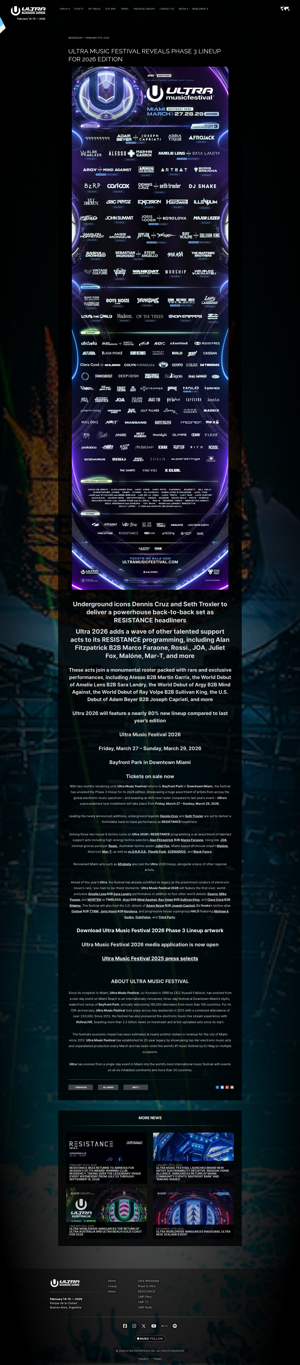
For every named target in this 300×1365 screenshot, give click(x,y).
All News (108, 1087)
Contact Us (167, 8)
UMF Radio (145, 1307)
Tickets (78, 8)
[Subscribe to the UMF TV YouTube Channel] (153, 1326)
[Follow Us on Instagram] (134, 1326)
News (112, 1291)
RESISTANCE (146, 1291)
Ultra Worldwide (148, 1280)
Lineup (64, 8)
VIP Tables (94, 8)
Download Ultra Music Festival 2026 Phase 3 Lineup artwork (150, 930)
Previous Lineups (144, 8)
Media (182, 8)
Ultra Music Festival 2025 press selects (150, 958)
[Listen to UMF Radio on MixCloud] (164, 1326)
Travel (125, 8)
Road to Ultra (147, 1286)
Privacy (144, 1359)
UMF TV (143, 1302)
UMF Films (145, 1296)
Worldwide (199, 8)
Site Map (110, 8)
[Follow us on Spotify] (175, 1326)
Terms (157, 1359)
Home (112, 1280)
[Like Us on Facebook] (125, 1326)
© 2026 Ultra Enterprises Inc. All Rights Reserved (150, 1350)
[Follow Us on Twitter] (143, 1326)
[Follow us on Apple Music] (150, 1339)
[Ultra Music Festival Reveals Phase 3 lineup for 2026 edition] (150, 589)
